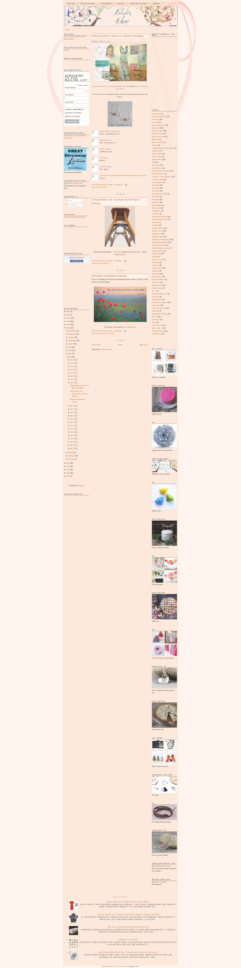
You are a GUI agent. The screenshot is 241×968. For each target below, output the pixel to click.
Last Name (69, 102)
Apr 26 (72, 370)
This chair (116, 252)
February (71, 456)
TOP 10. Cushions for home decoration (128, 927)
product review (157, 288)
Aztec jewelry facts (159, 125)
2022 (68, 315)
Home (67, 30)
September (72, 341)
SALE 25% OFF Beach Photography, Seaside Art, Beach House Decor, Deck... (124, 175)
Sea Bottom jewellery (159, 302)
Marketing (155, 262)
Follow (66, 50)
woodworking (156, 334)
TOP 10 (155, 317)
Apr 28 (72, 363)
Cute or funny (157, 157)
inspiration (155, 214)
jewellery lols (156, 234)
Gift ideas (155, 197)
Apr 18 (72, 412)
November (72, 334)
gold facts (155, 202)
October (71, 337)
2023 (68, 311)
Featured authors (158, 174)
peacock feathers (158, 279)
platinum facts (157, 285)
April (69, 357)
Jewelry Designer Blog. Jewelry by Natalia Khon (115, 966)
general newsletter (72, 116)
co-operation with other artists (162, 148)
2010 (68, 473)
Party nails (156, 274)
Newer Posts (96, 345)
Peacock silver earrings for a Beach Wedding (106, 86)
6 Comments (118, 184)
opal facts (155, 271)
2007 (68, 476)
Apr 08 (72, 432)
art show (155, 122)
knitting (154, 257)
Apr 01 (72, 448)
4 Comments (118, 261)
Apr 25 (72, 373)
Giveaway (155, 199)
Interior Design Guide (159, 219)
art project (155, 119)
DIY (153, 162)
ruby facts (155, 297)
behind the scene (158, 137)
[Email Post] (126, 184)
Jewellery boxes (158, 228)
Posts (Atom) (106, 349)
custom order (156, 154)
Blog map (155, 139)
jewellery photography (160, 242)
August (70, 344)
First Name (69, 95)
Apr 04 (72, 442)
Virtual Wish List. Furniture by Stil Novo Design (79, 393)
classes (155, 145)
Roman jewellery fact (159, 294)
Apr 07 (72, 435)
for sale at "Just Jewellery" (161, 177)
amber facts (156, 114)
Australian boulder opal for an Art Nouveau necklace (128, 952)
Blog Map (71, 4)
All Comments (72, 205)
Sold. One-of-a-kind (159, 308)
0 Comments (118, 331)
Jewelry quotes (157, 251)
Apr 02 (72, 445)
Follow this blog (76, 261)
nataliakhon (125, 86)
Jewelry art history (158, 245)
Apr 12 (72, 425)
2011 (68, 470)
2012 (68, 466)
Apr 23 (72, 376)
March (70, 452)
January (71, 459)
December (72, 331)
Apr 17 (72, 416)
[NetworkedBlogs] (76, 258)
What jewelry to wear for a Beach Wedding (117, 35)
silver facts (156, 305)
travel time (156, 320)
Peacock (138, 86)
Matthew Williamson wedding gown (110, 131)
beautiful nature (157, 131)
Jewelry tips (156, 254)
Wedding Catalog (158, 331)
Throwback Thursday (159, 314)
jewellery (155, 225)
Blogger (81, 486)
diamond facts (157, 159)
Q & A (154, 291)
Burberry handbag (105, 149)
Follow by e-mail (88, 4)
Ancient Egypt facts (159, 116)
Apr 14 (72, 422)
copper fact (156, 151)
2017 (68, 318)
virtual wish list (103, 263)
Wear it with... (102, 187)
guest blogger (157, 205)
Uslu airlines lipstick (106, 166)
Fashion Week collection (161, 171)
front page (155, 185)
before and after (157, 134)
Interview (155, 222)
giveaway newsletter (73, 113)
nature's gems (157, 268)
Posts (69, 200)
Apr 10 (72, 429)
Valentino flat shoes (105, 140)
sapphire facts (157, 299)
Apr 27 (72, 366)
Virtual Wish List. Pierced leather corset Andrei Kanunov (128, 914)
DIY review (156, 165)
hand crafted (156, 208)
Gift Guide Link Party (159, 194)
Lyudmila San (130, 327)
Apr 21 (72, 383)
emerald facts (157, 168)
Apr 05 (72, 439)
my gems (155, 265)
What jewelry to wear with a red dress (128, 902)
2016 (68, 321)
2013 (68, 463)
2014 (68, 328)
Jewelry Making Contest (160, 248)
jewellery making (158, 237)
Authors (156, 4)
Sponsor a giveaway (138, 4)
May (69, 354)
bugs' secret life (157, 142)
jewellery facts (157, 231)
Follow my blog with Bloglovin (74, 217)
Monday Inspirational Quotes (109, 275)
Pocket (136, 966)
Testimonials (106, 4)
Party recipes (157, 277)
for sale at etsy (157, 179)
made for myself (158, 259)
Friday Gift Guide (128, 940)
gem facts (155, 188)
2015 (68, 325)
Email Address (76, 88)
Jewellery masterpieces (160, 239)
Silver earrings (104, 158)
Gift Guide (155, 191)
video (154, 322)
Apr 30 (72, 360)
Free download (157, 182)
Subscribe (155, 311)
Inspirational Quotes (105, 333)
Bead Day (155, 128)
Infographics (156, 211)
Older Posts (143, 345)
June (70, 350)
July (69, 347)
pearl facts (156, 282)
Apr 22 (72, 379)
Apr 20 (72, 406)
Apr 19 (72, 409)
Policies (121, 4)
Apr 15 (72, 419)
